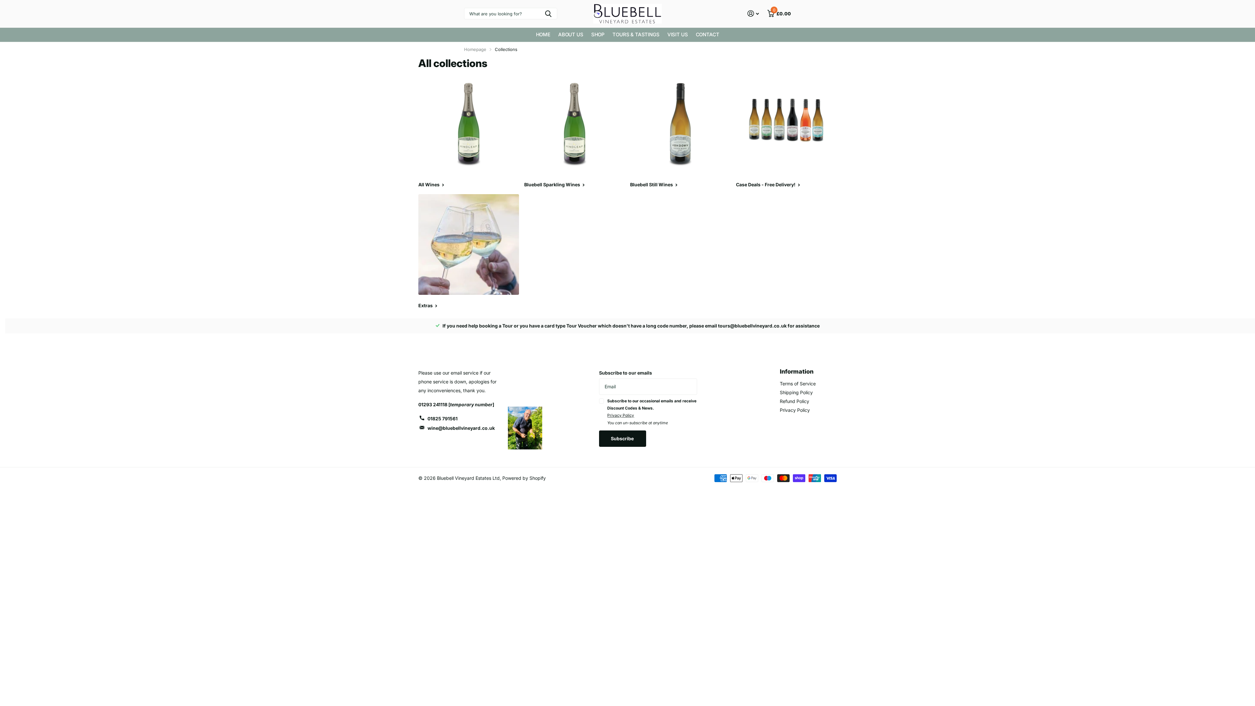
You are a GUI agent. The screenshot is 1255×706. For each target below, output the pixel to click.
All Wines (429, 184)
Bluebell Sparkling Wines (552, 184)
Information (796, 371)
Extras (426, 305)
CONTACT (707, 34)
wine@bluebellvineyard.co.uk (461, 428)
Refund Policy (794, 401)
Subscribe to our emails (625, 373)
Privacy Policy (620, 415)
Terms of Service (798, 383)
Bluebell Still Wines (652, 184)
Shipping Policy (796, 392)
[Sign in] (753, 13)
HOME (543, 34)
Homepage (475, 49)
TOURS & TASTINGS (636, 34)
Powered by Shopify (524, 478)
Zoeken (548, 13)
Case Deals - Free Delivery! (766, 184)
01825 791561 (442, 418)
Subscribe (623, 438)
